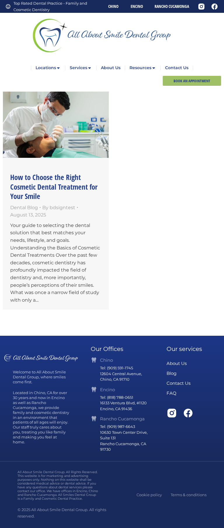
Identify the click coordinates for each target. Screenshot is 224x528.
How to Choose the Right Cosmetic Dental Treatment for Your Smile (53, 186)
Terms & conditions (188, 494)
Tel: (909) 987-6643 (117, 426)
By (58, 207)
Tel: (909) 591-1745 (116, 368)
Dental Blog (24, 207)
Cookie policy (149, 494)
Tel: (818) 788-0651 (116, 397)
